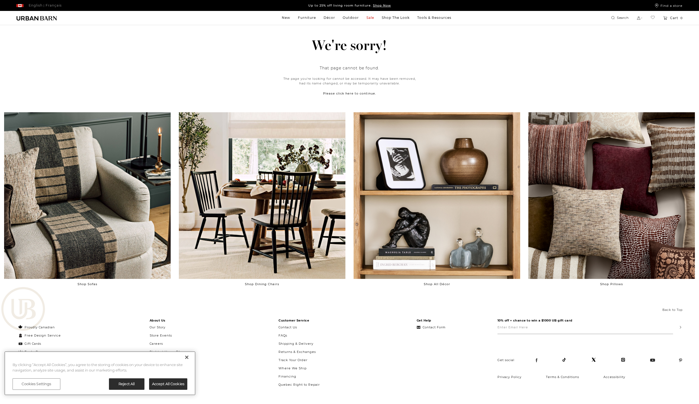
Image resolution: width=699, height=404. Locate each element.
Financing (287, 376)
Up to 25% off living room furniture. (349, 5)
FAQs (283, 335)
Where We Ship (293, 368)
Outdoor (351, 18)
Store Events (161, 335)
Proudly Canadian (40, 327)
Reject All (127, 384)
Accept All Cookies (168, 384)
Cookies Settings (36, 384)
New (286, 18)
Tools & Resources (434, 18)
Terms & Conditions (562, 377)
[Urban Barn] (23, 309)
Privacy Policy (509, 377)
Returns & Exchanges (297, 352)
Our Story (157, 327)
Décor (329, 18)
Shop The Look (396, 18)
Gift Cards (33, 344)
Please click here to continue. (349, 93)
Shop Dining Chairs (262, 284)
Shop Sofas (87, 284)
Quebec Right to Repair (299, 385)
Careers (156, 344)
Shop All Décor (437, 284)
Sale (370, 18)
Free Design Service (40, 335)
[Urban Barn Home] (36, 18)
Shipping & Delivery (296, 344)
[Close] (187, 357)
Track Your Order (293, 360)
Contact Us (288, 327)
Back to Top (672, 310)
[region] (100, 373)
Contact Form (434, 327)
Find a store (672, 5)
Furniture (307, 18)
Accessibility (614, 377)
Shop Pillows (611, 284)
